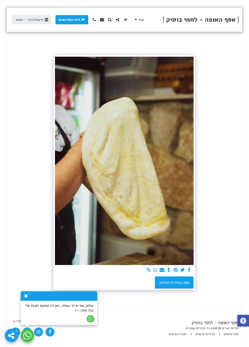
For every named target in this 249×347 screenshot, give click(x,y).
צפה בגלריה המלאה (174, 282)
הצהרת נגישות (178, 334)
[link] (148, 270)
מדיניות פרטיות (205, 334)
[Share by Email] (162, 270)
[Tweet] (182, 270)
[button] (125, 20)
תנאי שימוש (231, 334)
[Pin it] (175, 270)
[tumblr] (168, 270)
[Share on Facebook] (189, 270)
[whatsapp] (155, 270)
